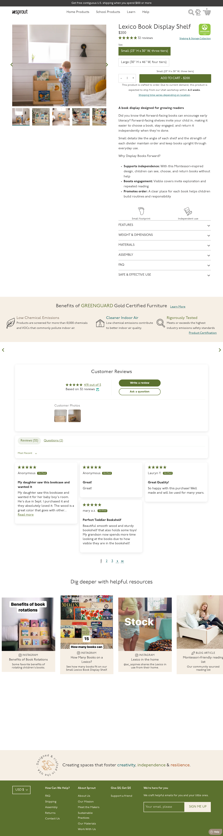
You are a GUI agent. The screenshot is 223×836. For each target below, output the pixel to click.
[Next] (107, 64)
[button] (128, 38)
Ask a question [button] (139, 391)
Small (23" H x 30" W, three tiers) (144, 51)
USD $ (19, 789)
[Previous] (12, 64)
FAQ (47, 796)
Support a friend (121, 796)
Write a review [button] (139, 383)
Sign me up (197, 806)
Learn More (177, 306)
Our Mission (86, 801)
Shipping (50, 801)
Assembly (51, 807)
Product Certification (203, 333)
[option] (59, 71)
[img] (27, 467)
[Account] (198, 12)
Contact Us (52, 818)
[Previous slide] (3, 350)
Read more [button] (26, 515)
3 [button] (112, 561)
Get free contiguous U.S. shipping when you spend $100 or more (111, 3)
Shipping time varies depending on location (164, 95)
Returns (50, 813)
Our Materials (87, 823)
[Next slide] (220, 350)
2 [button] (106, 561)
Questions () (53, 440)
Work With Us (87, 829)
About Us (84, 796)
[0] (207, 13)
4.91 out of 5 (92, 385)
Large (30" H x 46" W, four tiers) (144, 62)
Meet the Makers (88, 807)
